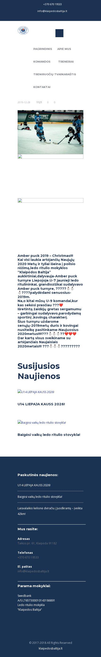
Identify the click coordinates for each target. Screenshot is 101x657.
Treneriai (66, 61)
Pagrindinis (42, 49)
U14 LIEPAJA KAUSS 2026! (41, 404)
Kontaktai (41, 87)
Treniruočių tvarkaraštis (54, 74)
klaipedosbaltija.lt (50, 648)
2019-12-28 (24, 102)
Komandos (41, 61)
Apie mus (64, 49)
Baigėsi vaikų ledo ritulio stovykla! (49, 435)
